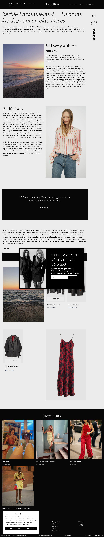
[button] (82, 250)
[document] (52, 268)
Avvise (19, 528)
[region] (21, 522)
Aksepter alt (30, 528)
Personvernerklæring (23, 524)
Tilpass (10, 528)
